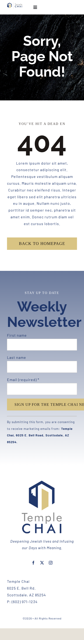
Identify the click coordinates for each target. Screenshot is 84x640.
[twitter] (42, 563)
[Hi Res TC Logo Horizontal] (14, 4)
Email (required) (23, 379)
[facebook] (33, 563)
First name (17, 335)
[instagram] (51, 563)
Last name (16, 357)
